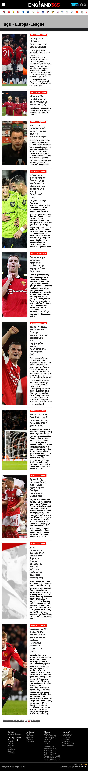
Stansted (11, 745)
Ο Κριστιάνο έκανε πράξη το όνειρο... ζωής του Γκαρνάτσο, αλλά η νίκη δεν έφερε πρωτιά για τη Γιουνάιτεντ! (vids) (38, 186)
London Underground (15, 734)
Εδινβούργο (30, 741)
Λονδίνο (28, 734)
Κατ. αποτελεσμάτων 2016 (52, 758)
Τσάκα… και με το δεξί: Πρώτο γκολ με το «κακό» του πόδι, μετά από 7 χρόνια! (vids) (38, 420)
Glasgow (11, 751)
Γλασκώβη (29, 739)
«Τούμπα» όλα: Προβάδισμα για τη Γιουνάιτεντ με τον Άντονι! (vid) (38, 100)
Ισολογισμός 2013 (50, 747)
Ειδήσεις (47, 734)
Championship (67, 736)
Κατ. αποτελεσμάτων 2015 (52, 756)
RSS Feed (47, 741)
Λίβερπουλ (29, 738)
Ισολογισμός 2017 (50, 754)
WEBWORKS (83, 767)
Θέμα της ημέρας (49, 738)
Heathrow (11, 742)
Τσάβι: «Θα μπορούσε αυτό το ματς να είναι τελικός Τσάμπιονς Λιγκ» (38, 131)
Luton (10, 747)
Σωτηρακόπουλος (50, 736)
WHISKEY (84, 765)
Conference (66, 741)
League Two (66, 739)
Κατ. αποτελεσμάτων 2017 (52, 760)
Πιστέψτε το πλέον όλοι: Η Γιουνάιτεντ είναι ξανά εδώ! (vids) (38, 42)
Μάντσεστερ (30, 736)
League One (66, 738)
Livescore (47, 743)
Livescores (47, 739)
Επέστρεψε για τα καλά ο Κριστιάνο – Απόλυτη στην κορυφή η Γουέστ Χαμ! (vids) (38, 264)
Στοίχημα (83, 769)
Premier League (67, 734)
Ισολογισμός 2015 (50, 750)
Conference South (68, 745)
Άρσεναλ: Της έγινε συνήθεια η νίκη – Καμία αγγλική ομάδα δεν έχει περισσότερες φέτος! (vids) (38, 487)
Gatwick (10, 744)
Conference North (68, 743)
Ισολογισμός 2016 (50, 752)
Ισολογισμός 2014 (50, 749)
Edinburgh (11, 753)
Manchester (12, 749)
